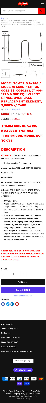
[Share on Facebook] (3, 304)
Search (8, 394)
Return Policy (35, 391)
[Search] (41, 11)
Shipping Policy (19, 394)
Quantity (4, 269)
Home (3, 18)
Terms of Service (34, 394)
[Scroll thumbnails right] (43, 73)
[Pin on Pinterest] (17, 304)
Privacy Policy (8, 391)
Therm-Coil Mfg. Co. (12, 109)
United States (22, 361)
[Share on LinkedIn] (12, 304)
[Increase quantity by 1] (23, 274)
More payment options (23, 295)
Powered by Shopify (23, 399)
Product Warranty (22, 391)
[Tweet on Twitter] (8, 304)
